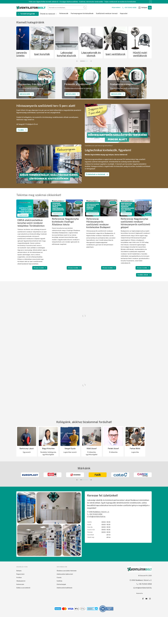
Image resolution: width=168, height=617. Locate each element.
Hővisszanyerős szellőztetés (52, 54)
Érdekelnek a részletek (95, 174)
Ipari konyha (23, 215)
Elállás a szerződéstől (23, 588)
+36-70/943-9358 (130, 7)
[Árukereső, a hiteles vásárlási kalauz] (106, 608)
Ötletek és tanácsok (47, 14)
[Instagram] (150, 598)
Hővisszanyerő (93, 214)
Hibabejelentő (20, 581)
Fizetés (59, 577)
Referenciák (63, 13)
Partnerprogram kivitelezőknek (82, 13)
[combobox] (67, 7)
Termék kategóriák (27, 14)
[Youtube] (146, 598)
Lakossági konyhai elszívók (101, 54)
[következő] (91, 61)
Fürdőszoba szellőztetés (28, 54)
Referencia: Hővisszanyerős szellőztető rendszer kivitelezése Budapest (98, 223)
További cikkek (142, 275)
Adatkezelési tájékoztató (65, 574)
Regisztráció (20, 574)
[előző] (77, 61)
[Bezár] (150, 2)
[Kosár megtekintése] (150, 7)
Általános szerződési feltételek (67, 571)
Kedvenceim (20, 584)
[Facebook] (143, 598)
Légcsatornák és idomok (126, 54)
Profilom (19, 577)
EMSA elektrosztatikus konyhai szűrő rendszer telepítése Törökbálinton (31, 223)
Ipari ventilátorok (150, 54)
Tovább (21, 130)
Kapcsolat (123, 13)
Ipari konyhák (77, 54)
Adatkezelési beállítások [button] (64, 588)
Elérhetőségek (61, 584)
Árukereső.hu (139, 593)
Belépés (18, 571)
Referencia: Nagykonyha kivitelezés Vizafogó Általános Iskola (65, 221)
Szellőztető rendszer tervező (106, 13)
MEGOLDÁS (25, 94)
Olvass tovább (39, 268)
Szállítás (59, 581)
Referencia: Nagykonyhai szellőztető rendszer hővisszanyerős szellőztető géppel (135, 223)
